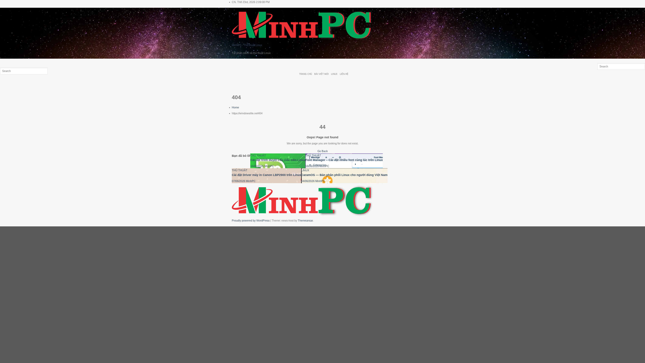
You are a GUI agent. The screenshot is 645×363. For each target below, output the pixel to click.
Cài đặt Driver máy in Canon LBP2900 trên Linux (266, 175)
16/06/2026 (257, 166)
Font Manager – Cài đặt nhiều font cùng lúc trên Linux (344, 160)
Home (235, 107)
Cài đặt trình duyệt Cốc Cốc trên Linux (277, 160)
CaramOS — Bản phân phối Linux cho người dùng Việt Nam (344, 175)
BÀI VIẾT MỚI (321, 74)
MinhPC (269, 166)
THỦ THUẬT (258, 155)
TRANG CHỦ (305, 74)
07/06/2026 (239, 181)
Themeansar (305, 220)
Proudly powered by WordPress (251, 220)
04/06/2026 (308, 181)
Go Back (322, 151)
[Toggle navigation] (3, 62)
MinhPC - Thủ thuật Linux (247, 45)
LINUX (334, 74)
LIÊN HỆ (344, 74)
